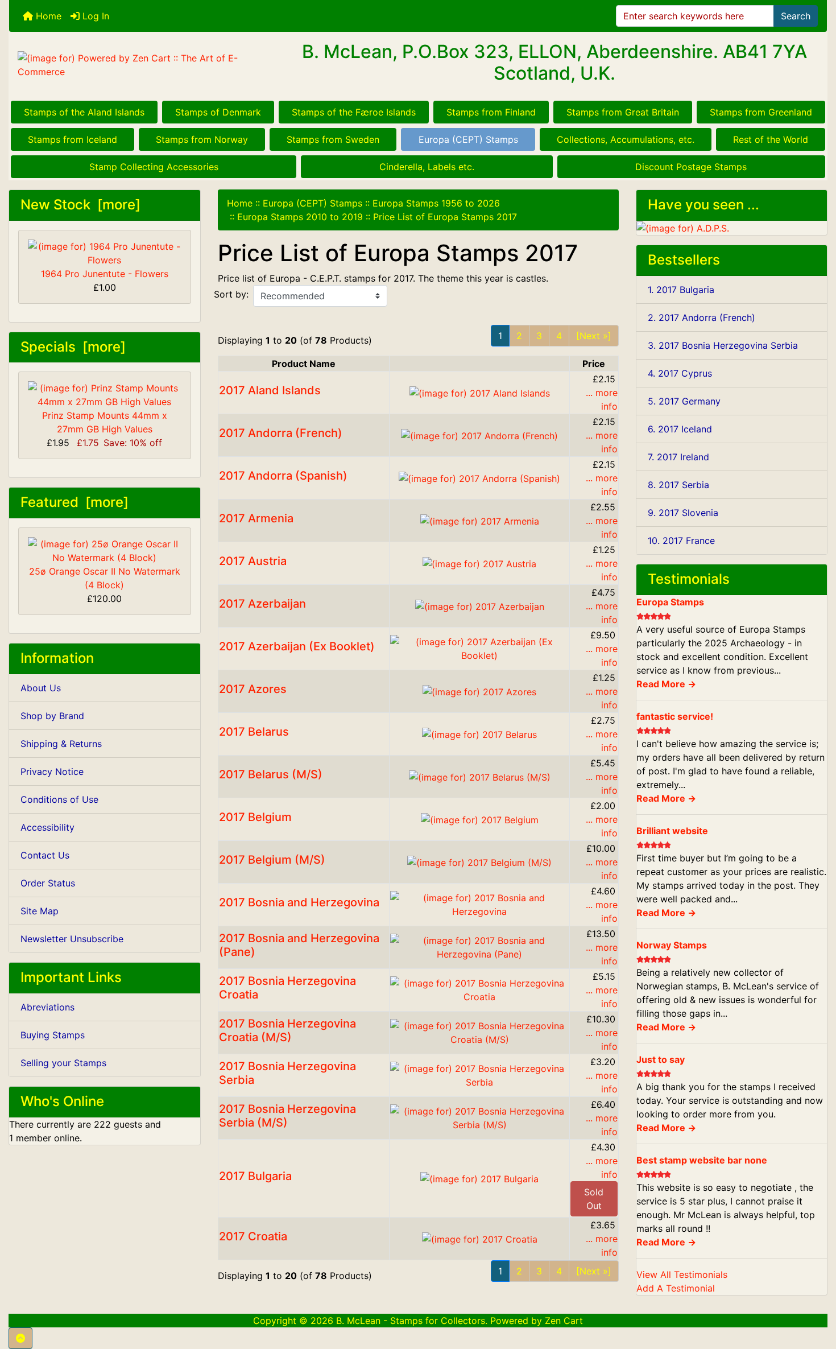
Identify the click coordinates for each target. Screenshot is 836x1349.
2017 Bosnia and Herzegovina (299, 902)
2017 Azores (253, 689)
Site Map (39, 911)
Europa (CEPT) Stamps (468, 139)
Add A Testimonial (675, 1288)
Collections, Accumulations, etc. (625, 139)
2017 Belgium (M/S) (272, 860)
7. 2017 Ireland (678, 457)
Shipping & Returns (61, 743)
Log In (94, 16)
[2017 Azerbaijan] (479, 605)
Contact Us (44, 855)
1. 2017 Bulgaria (681, 289)
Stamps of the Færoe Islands (354, 112)
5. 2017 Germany (684, 401)
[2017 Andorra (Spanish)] (479, 477)
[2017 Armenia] (479, 520)
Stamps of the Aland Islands (84, 112)
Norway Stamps (671, 945)
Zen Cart (564, 1320)
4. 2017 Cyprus (680, 373)
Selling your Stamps (63, 1063)
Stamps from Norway (202, 139)
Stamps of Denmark (218, 112)
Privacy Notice (52, 771)
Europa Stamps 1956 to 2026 (436, 203)
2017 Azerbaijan (262, 603)
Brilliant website (672, 830)
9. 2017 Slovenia (683, 512)
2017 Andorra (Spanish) (283, 475)
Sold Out (593, 1198)
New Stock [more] (80, 204)
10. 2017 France (681, 540)
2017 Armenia (256, 518)
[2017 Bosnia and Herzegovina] (479, 903)
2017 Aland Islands (270, 390)
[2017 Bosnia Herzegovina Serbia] (479, 1074)
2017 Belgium (255, 817)
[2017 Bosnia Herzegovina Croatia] (479, 989)
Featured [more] (74, 502)
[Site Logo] (145, 65)
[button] (20, 1338)
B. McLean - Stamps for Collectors (410, 1320)
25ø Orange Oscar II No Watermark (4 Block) (104, 578)
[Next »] (593, 335)
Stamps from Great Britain (622, 112)
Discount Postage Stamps (691, 166)
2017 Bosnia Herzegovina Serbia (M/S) (287, 1115)
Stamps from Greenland (761, 112)
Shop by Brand (52, 715)
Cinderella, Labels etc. (426, 166)
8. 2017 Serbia (678, 484)
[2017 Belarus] (479, 733)
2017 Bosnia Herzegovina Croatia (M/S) (287, 1030)
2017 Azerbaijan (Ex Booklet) (297, 646)
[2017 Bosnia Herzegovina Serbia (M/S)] (479, 1117)
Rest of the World (770, 139)
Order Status (47, 883)
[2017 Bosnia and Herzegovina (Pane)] (479, 946)
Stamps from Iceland (72, 139)
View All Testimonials (681, 1274)
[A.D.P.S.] (682, 227)
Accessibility (47, 827)
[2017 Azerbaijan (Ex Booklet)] (479, 647)
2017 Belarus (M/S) (270, 774)
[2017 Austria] (479, 562)
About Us (40, 688)
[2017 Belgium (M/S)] (479, 861)
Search (795, 16)
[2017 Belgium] (480, 818)
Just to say (660, 1059)
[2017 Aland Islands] (479, 392)
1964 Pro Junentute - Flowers (104, 273)
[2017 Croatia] (479, 1238)
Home (47, 16)
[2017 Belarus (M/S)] (480, 776)
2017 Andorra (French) (280, 433)
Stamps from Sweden (333, 139)
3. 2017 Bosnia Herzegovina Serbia (723, 345)
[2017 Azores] (479, 690)
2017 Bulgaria (255, 1176)
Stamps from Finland (491, 112)
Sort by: (231, 294)
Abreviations (47, 1007)
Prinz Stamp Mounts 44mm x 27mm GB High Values (104, 422)
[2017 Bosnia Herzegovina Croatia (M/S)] (479, 1031)
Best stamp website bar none (701, 1160)
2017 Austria (253, 561)
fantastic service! (674, 716)
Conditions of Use (59, 799)
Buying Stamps (52, 1035)
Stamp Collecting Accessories (153, 166)
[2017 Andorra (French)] (479, 434)
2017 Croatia (253, 1236)
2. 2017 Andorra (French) (701, 317)
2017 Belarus (254, 732)
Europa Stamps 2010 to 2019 (300, 216)
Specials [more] (73, 347)
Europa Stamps (670, 602)
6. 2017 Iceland (680, 429)
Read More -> (666, 684)
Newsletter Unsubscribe (71, 938)
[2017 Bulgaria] (479, 1177)
